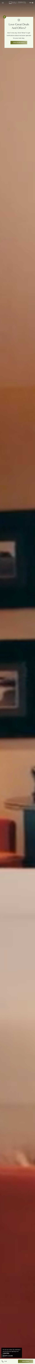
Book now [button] (25, 1361)
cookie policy (6, 1353)
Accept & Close (8, 1355)
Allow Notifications (18, 43)
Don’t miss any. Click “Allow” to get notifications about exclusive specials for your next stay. (19, 35)
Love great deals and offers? (19, 26)
